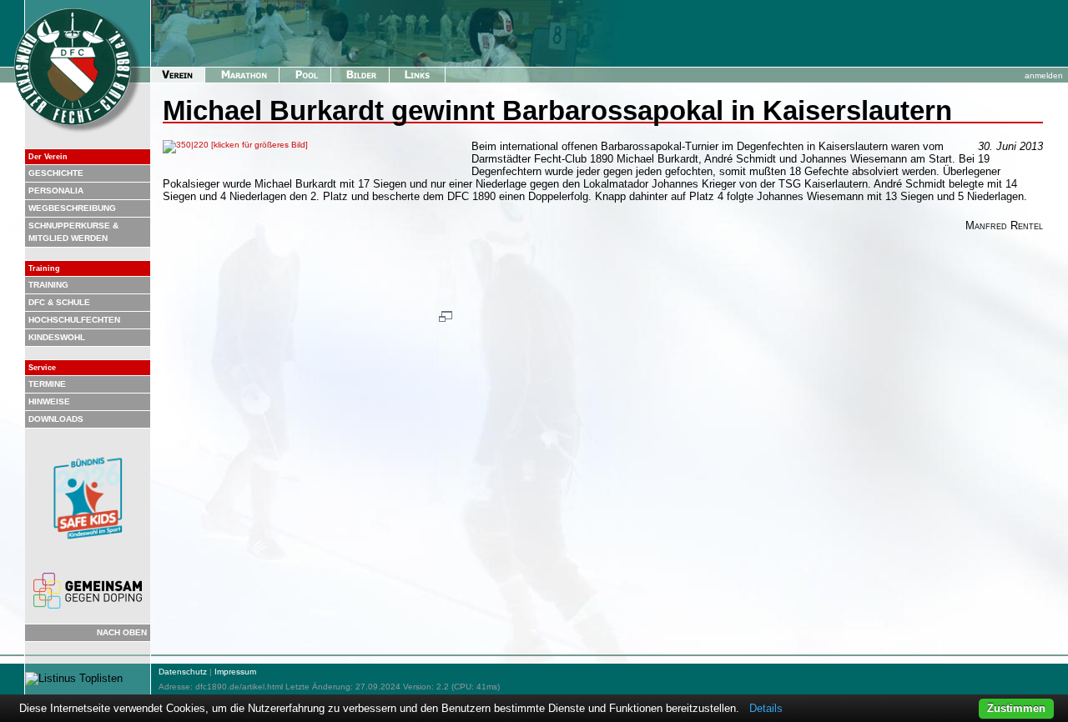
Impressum (235, 671)
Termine (47, 384)
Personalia (55, 190)
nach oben (122, 632)
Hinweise (49, 401)
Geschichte (55, 173)
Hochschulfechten (74, 319)
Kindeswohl (56, 337)
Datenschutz (183, 671)
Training (48, 284)
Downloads (55, 419)
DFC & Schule (59, 302)
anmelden (1044, 75)
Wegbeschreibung (72, 208)
